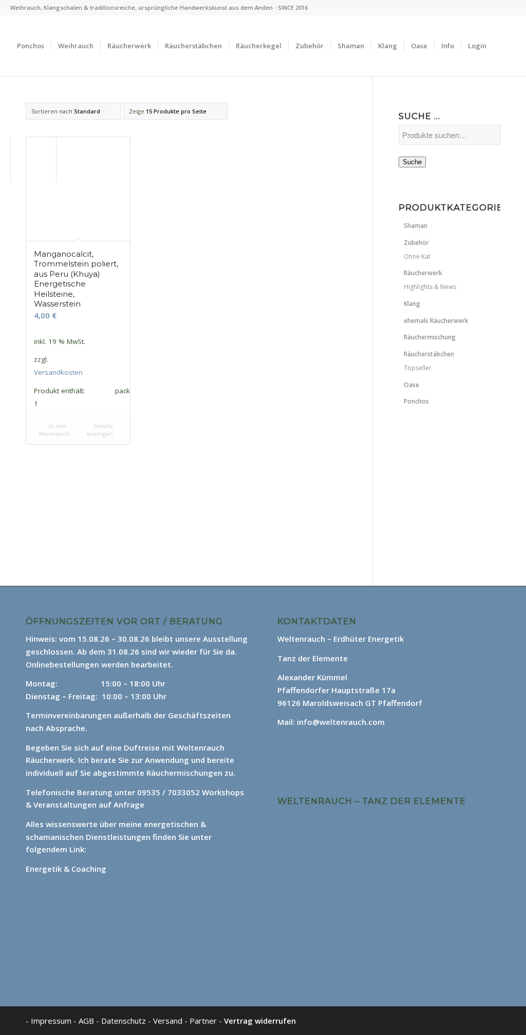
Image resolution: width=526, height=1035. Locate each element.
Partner (203, 1020)
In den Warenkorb (54, 429)
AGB (87, 1020)
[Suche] (20, 106)
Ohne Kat (417, 256)
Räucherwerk (423, 273)
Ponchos (416, 401)
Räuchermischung (430, 337)
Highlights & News (430, 286)
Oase (411, 384)
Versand (168, 1020)
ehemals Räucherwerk (436, 320)
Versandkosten (58, 372)
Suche (412, 162)
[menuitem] (30, 45)
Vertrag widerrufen (260, 1020)
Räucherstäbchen (429, 354)
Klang (412, 303)
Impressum (51, 1020)
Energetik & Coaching (66, 869)
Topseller (417, 367)
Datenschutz (124, 1020)
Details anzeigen (99, 429)
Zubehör (416, 242)
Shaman (415, 225)
